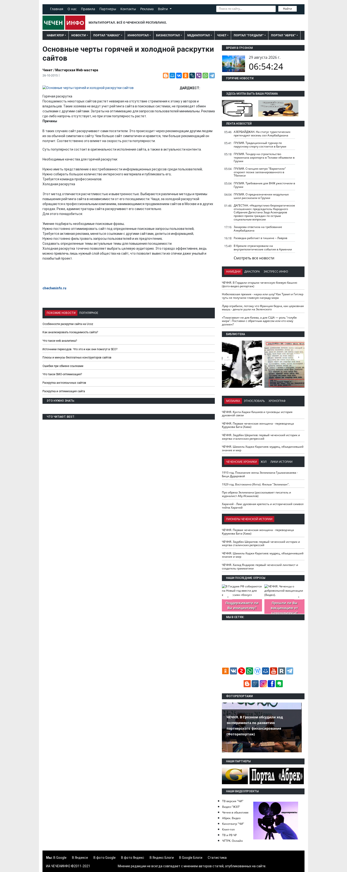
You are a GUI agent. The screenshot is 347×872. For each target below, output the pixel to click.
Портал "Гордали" (249, 35)
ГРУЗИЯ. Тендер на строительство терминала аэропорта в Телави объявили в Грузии (264, 157)
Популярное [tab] (88, 313)
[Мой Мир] (172, 75)
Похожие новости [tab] (61, 313)
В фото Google (104, 857)
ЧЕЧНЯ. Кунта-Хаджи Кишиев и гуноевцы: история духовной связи (257, 413)
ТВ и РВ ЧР (229, 835)
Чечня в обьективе (235, 812)
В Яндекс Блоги (162, 857)
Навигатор (55, 35)
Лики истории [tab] (281, 462)
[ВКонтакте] (179, 75)
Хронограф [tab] (277, 401)
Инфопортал (138, 35)
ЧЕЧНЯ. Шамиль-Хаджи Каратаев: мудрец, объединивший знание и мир (263, 448)
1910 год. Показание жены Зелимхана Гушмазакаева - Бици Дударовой (260, 474)
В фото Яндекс (132, 857)
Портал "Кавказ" (106, 35)
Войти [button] (163, 9)
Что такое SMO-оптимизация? (62, 374)
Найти (287, 9)
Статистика (217, 857)
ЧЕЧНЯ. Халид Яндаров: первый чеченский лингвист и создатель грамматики (260, 566)
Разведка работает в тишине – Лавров (260, 238)
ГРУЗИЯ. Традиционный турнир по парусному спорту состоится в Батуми (260, 144)
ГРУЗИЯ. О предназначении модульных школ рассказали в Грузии (261, 196)
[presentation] (298, 357)
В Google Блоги (190, 857)
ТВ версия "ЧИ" (232, 801)
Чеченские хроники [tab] (241, 462)
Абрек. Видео (231, 818)
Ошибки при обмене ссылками (62, 366)
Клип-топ (228, 829)
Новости (78, 35)
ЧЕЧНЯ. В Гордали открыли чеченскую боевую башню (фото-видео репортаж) (259, 284)
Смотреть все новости (254, 258)
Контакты (128, 9)
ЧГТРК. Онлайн (232, 841)
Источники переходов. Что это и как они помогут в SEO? (79, 349)
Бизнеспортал (168, 35)
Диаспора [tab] (252, 272)
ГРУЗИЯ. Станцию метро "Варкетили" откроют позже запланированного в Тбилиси (260, 172)
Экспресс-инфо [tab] (276, 272)
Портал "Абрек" (283, 35)
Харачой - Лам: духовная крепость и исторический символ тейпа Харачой (263, 506)
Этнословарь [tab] (254, 401)
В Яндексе (80, 857)
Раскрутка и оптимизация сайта (63, 391)
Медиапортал (198, 35)
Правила (88, 9)
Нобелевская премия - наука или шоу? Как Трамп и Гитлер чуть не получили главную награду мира (262, 296)
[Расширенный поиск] (300, 8)
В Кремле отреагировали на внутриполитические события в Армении (263, 247)
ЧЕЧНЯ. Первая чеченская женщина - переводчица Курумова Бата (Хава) (258, 425)
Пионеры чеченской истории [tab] (249, 519)
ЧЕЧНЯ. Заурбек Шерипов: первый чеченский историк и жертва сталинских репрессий (261, 437)
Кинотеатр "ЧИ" (233, 824)
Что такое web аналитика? (59, 340)
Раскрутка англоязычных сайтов (64, 382)
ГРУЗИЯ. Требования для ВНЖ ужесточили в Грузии (264, 185)
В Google (60, 857)
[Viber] (199, 75)
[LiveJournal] (192, 75)
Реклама (147, 9)
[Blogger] (166, 75)
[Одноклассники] (185, 75)
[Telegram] (212, 75)
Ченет (221, 35)
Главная (56, 9)
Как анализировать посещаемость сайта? (70, 332)
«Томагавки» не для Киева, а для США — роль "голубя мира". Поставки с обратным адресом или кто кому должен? (259, 321)
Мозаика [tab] (233, 401)
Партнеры (107, 9)
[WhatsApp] (205, 75)
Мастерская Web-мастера (76, 70)
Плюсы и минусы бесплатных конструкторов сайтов (76, 357)
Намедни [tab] (233, 272)
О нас (72, 9)
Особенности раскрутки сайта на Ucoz (67, 324)
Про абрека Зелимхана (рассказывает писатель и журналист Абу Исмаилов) (256, 494)
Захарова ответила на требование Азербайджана (258, 228)
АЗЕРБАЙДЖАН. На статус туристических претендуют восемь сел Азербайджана (262, 133)
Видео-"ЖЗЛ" (231, 807)
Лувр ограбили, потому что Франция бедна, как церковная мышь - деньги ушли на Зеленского (263, 308)
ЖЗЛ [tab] (264, 462)
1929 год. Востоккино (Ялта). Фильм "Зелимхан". (255, 484)
